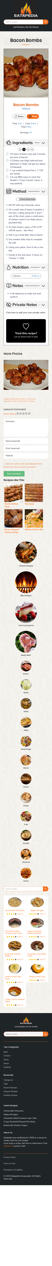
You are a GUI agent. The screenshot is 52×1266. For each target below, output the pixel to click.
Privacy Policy (9, 1157)
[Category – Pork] (26, 816)
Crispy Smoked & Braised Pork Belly (34, 932)
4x (32, 149)
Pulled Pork (23, 401)
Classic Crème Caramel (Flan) (15, 1000)
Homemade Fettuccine (14, 910)
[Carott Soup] (37, 968)
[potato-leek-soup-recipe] (14, 968)
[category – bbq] (26, 582)
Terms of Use (9, 1163)
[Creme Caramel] (14, 991)
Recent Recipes (10, 1087)
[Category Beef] (26, 642)
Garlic (6, 1059)
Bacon (10, 401)
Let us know (20, 336)
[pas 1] (14, 902)
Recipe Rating (10, 414)
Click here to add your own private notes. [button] (26, 312)
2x (28, 149)
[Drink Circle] (26, 684)
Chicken (15, 401)
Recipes (22, 399)
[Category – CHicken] (26, 552)
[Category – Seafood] (26, 854)
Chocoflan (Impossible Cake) (36, 955)
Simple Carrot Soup (37, 976)
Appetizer (15, 399)
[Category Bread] (26, 760)
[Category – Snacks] (26, 835)
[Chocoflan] (37, 946)
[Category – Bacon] (26, 666)
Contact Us (8, 1146)
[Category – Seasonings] (26, 741)
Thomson (31, 401)
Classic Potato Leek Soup (13, 977)
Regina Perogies (37, 910)
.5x (20, 149)
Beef (6, 1052)
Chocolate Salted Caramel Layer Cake (13, 932)
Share (20, 116)
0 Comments (31, 399)
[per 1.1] (37, 902)
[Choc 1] (14, 923)
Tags (6, 1083)
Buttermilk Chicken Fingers (12, 955)
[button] (43, 142)
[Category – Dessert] (26, 612)
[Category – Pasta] (26, 873)
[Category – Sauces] (26, 778)
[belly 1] (37, 923)
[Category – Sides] (26, 722)
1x (24, 149)
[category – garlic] (26, 703)
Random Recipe (10, 1095)
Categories (8, 1080)
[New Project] (14, 946)
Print (34, 116)
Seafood (7, 1067)
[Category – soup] (26, 797)
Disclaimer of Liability (13, 1169)
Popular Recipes (11, 1091)
